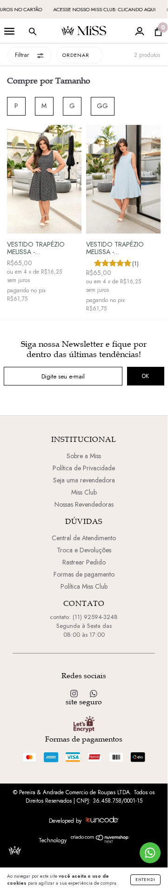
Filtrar (22, 54)
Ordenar (75, 55)
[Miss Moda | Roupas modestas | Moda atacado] (93, 693)
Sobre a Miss (84, 456)
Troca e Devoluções (84, 550)
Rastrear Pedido (84, 562)
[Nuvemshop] (100, 842)
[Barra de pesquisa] (32, 33)
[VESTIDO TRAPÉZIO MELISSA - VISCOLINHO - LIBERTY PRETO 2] (44, 179)
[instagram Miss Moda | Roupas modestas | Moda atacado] (75, 693)
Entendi (145, 879)
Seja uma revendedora (84, 480)
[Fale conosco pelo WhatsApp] (150, 852)
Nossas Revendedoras (84, 504)
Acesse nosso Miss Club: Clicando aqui (101, 9)
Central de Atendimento (84, 538)
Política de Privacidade (84, 468)
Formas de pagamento (84, 574)
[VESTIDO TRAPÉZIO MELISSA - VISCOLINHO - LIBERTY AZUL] (123, 179)
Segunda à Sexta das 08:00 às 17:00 (84, 630)
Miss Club (84, 492)
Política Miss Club (84, 586)
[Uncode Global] (102, 820)
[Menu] (9, 33)
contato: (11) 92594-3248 (84, 616)
